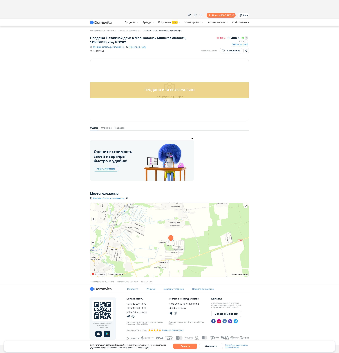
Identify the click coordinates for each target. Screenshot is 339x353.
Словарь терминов (174, 289)
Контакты (216, 298)
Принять (185, 346)
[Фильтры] (189, 15)
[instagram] (219, 321)
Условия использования (240, 274)
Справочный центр (226, 313)
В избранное (233, 50)
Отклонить (211, 346)
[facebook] (213, 321)
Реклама (150, 289)
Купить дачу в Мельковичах (128, 31)
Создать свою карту (115, 274)
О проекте (132, 289)
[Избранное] (195, 15)
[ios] (98, 334)
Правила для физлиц (203, 289)
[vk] (224, 321)
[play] (107, 334)
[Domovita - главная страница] (100, 22)
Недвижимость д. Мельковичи (102, 31)
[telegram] (236, 321)
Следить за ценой (240, 44)
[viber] (230, 321)
